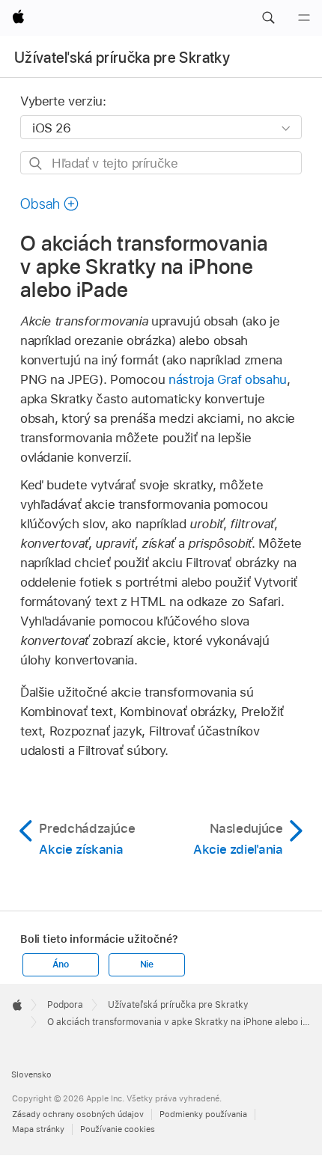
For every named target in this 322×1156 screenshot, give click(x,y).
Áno (60, 964)
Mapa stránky (38, 1129)
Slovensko (31, 1074)
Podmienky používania (203, 1114)
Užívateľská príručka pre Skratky (122, 58)
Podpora (65, 1005)
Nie (147, 964)
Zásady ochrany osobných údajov (78, 1114)
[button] (268, 18)
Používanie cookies (117, 1129)
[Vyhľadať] (36, 163)
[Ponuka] (304, 18)
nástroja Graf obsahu (227, 379)
